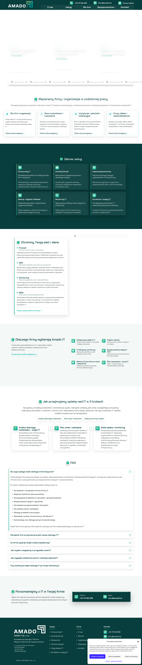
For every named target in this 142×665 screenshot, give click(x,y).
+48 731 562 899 (86, 598)
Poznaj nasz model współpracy (23, 354)
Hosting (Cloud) (57, 636)
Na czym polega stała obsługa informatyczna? (32, 471)
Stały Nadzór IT (57, 648)
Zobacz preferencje (131, 656)
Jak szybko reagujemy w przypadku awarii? (30, 550)
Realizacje (82, 644)
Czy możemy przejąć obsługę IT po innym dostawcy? (34, 565)
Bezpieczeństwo (105, 7)
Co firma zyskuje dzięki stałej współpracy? (30, 542)
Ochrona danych (57, 644)
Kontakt (125, 7)
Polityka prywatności (116, 661)
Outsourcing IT (57, 632)
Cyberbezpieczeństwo (86, 640)
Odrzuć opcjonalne (114, 656)
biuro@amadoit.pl (115, 598)
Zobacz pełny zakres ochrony (28, 310)
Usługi (68, 7)
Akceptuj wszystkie (97, 656)
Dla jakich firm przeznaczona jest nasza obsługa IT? (34, 535)
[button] (138, 642)
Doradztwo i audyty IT (59, 652)
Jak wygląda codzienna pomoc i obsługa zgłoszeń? (34, 558)
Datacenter (55, 640)
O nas (50, 7)
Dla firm (87, 7)
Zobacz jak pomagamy (14, 133)
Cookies (107, 661)
